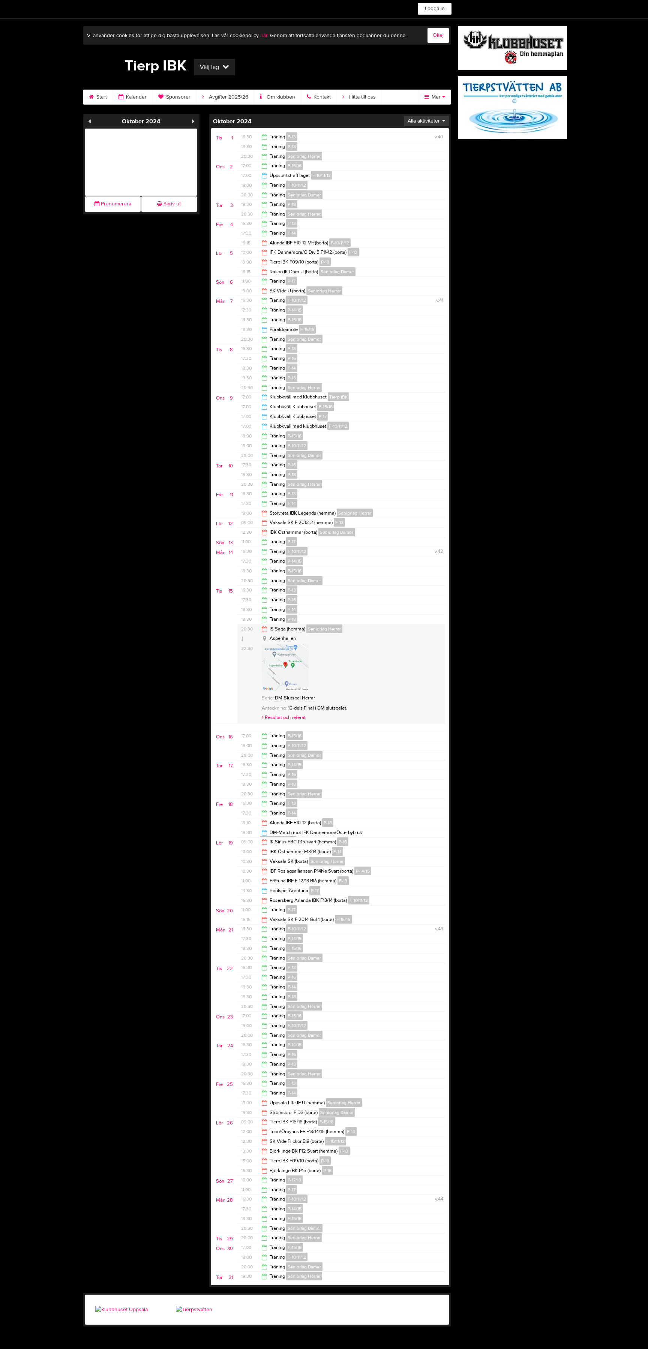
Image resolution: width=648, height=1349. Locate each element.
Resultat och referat (285, 717)
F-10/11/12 (321, 175)
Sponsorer (177, 97)
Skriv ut (171, 204)
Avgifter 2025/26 (227, 97)
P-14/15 (295, 310)
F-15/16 (295, 166)
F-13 (292, 137)
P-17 (292, 281)
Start (101, 97)
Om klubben (280, 97)
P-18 (292, 147)
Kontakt (321, 97)
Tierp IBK (338, 397)
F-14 (292, 233)
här (263, 35)
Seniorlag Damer (304, 195)
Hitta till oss (362, 97)
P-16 (292, 358)
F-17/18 (294, 1180)
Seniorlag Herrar (304, 156)
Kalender (135, 97)
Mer (436, 97)
